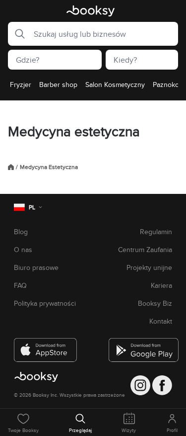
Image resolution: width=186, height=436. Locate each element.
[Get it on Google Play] (140, 346)
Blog (21, 232)
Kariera (161, 285)
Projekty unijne (149, 267)
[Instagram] (140, 385)
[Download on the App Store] (45, 346)
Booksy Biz (155, 303)
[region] (93, 87)
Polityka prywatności (45, 303)
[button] (17, 34)
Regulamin (156, 232)
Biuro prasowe (36, 267)
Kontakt (160, 321)
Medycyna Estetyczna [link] (49, 167)
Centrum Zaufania (145, 250)
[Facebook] (162, 385)
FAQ (20, 285)
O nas (23, 250)
